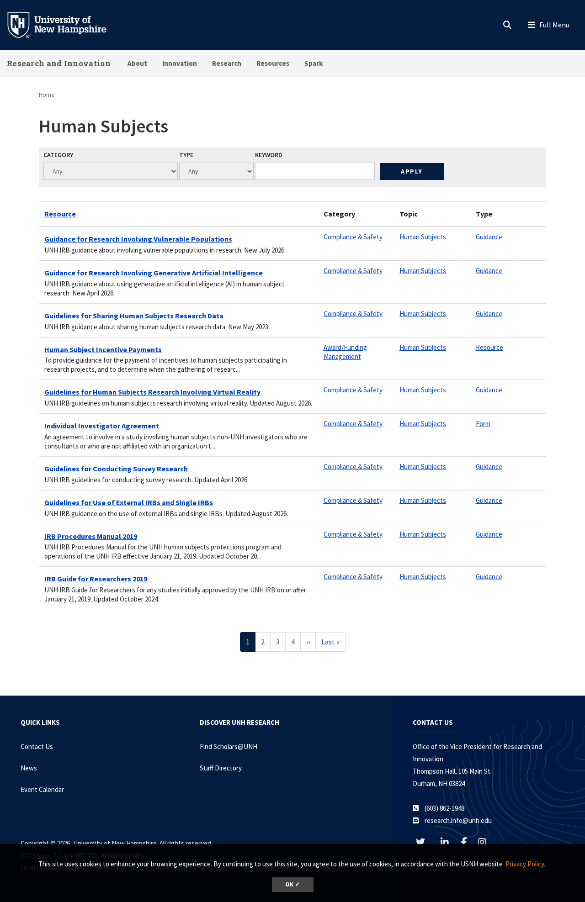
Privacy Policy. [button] (525, 864)
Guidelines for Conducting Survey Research (116, 468)
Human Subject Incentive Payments (103, 349)
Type (186, 155)
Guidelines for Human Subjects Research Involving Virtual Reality (152, 391)
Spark (313, 63)
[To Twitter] (425, 842)
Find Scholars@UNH (228, 746)
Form (483, 423)
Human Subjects (422, 236)
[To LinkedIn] (449, 842)
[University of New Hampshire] (64, 24)
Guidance (489, 236)
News (29, 768)
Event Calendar (42, 789)
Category (58, 155)
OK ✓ (292, 884)
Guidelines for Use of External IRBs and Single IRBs (128, 502)
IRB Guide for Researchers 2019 (95, 578)
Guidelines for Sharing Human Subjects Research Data (133, 315)
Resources (272, 63)
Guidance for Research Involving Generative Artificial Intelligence (153, 272)
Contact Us (37, 746)
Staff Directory (221, 768)
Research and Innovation (59, 63)
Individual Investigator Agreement (101, 425)
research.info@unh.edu (458, 820)
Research (226, 63)
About (137, 63)
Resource (60, 213)
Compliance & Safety (353, 236)
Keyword (268, 155)
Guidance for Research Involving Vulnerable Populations (138, 238)
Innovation (179, 63)
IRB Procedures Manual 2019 (90, 536)
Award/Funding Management (345, 352)
